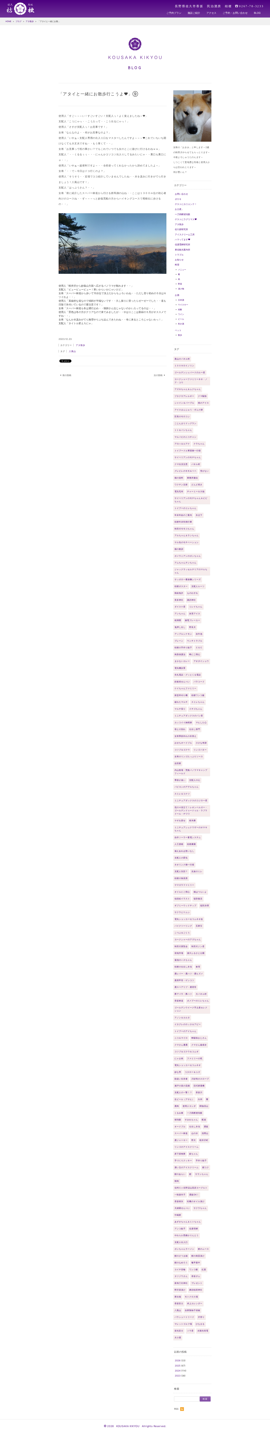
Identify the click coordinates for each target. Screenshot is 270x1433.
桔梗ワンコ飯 (198, 695)
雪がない (204, 471)
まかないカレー (182, 661)
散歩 (180, 335)
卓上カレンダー (194, 1303)
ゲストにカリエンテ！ (186, 204)
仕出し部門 (194, 729)
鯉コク (205, 1167)
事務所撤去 (192, 478)
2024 (177, 1370)
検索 (177, 1388)
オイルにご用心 (182, 892)
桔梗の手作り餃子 (183, 647)
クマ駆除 (202, 396)
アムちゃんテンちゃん (185, 563)
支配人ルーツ (198, 586)
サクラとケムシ (182, 912)
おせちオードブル (183, 743)
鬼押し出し (180, 627)
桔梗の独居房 (181, 878)
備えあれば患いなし (184, 851)
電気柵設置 (180, 668)
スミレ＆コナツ (182, 794)
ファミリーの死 (194, 1058)
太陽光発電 (202, 1331)
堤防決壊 (204, 905)
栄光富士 (179, 1331)
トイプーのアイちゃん (185, 1031)
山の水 (194, 1133)
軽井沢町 (204, 1140)
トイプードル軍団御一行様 (188, 450)
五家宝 (199, 926)
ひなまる (200, 1324)
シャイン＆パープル (184, 403)
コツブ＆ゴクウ (182, 750)
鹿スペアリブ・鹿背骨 (185, 987)
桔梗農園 (191, 844)
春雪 (198, 967)
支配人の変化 (181, 858)
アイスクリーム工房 (185, 234)
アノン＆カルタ (182, 1017)
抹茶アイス (194, 613)
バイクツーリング (183, 926)
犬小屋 (178, 1337)
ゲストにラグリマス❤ (186, 219)
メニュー (182, 269)
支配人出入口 (181, 1242)
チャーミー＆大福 (196, 491)
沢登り (201, 1317)
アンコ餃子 (180, 1228)
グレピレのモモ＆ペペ (185, 471)
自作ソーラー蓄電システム (188, 837)
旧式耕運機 (199, 1086)
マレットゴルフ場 (183, 1324)
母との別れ (180, 729)
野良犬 (192, 627)
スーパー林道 (181, 1133)
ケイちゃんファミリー (185, 688)
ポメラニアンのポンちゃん (188, 556)
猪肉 (177, 1181)
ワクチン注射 (181, 484)
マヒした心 (201, 722)
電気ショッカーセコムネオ (188, 1065)
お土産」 (179, 209)
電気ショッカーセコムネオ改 (189, 919)
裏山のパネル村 (182, 359)
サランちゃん (201, 1174)
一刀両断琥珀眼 (182, 214)
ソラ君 (190, 1331)
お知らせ (179, 259)
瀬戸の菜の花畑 (182, 1086)
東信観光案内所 (182, 249)
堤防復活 (198, 898)
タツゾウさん (181, 1276)
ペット (178, 330)
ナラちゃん (199, 444)
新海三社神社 (181, 1283)
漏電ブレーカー (192, 620)
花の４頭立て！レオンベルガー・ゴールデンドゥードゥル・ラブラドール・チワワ (191, 810)
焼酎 (180, 309)
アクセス (211, 12)
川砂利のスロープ (200, 1079)
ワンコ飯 (193, 1269)
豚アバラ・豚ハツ (183, 994)
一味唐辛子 (180, 1194)
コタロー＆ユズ (192, 1072)
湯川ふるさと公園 (196, 953)
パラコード (199, 681)
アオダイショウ (201, 661)
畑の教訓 (179, 549)
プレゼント (196, 1283)
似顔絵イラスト (182, 898)
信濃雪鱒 (193, 1228)
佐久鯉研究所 (181, 229)
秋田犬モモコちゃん (184, 529)
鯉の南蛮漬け (198, 1256)
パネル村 (195, 464)
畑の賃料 (179, 478)
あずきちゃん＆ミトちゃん (188, 1222)
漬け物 (181, 288)
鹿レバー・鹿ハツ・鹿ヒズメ (189, 973)
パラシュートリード (184, 1317)
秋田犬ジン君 (198, 946)
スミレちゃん (198, 702)
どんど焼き (196, 484)
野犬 (193, 1140)
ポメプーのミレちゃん (198, 1001)
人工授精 (179, 844)
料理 (177, 264)
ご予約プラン (173, 12)
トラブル (179, 254)
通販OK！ (194, 1194)
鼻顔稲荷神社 (195, 1290)
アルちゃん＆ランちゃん (187, 535)
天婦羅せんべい (182, 1208)
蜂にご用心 (194, 654)
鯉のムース (203, 1249)
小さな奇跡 (201, 743)
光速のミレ (196, 871)
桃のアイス (203, 403)
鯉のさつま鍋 (181, 1256)
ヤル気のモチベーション (187, 542)
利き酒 (181, 323)
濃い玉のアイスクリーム (187, 1167)
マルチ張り (180, 709)
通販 (206, 1126)
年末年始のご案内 (183, 515)
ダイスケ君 (180, 607)
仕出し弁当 (194, 1126)
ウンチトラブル (194, 641)
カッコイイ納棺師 (183, 722)
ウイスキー (183, 304)
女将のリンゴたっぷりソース (189, 756)
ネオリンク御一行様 (184, 864)
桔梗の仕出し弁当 (183, 967)
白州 (200, 1099)
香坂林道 (179, 1001)
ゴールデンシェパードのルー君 (190, 372)
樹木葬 (192, 820)
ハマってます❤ (182, 239)
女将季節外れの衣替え (185, 736)
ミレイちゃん (195, 607)
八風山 (178, 1310)
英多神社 (179, 600)
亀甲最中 (195, 1262)
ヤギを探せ (180, 820)
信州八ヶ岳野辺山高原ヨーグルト (191, 1188)
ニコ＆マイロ (181, 1038)
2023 (177, 1375)
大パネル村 (201, 994)
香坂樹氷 (179, 1201)
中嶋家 (178, 1215)
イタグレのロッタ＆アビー (188, 1024)
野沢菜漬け (180, 1290)
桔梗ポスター (181, 586)
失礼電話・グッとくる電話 (188, 675)
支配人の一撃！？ (183, 1092)
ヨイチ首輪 (180, 1269)
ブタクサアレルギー (184, 396)
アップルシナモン (183, 634)
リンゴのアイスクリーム (187, 1147)
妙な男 (178, 1072)
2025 (177, 1365)
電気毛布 (179, 491)
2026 (177, 1360)
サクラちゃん (200, 1208)
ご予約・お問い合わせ (235, 12)
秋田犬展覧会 (181, 946)
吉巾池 (199, 634)
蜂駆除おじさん (199, 1038)
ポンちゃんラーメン (184, 1249)
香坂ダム (195, 1276)
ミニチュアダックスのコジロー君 (191, 800)
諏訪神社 (191, 600)
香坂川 (199, 1092)
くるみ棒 (179, 1113)
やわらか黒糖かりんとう (187, 1235)
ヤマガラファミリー (184, 885)
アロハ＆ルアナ (182, 444)
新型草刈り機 (181, 695)
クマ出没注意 (181, 464)
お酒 (177, 295)
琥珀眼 (178, 1120)
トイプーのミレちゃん (185, 508)
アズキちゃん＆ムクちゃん (188, 389)
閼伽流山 (204, 1106)
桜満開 (178, 620)
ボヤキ (178, 199)
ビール (181, 319)
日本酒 (181, 300)
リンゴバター (200, 750)
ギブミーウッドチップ (185, 905)
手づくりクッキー (183, 1160)
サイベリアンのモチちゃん (188, 457)
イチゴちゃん (195, 709)
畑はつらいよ (200, 892)
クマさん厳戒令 (199, 1045)
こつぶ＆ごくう (182, 933)
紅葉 (204, 1269)
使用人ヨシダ (189, 1106)
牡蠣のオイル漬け (196, 1201)
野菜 (180, 284)
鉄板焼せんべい (182, 681)
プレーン (179, 641)
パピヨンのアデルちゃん (187, 787)
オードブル (180, 1126)
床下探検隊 (180, 1154)
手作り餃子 (201, 1160)
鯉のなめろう (181, 1262)
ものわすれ (192, 593)
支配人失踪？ (181, 871)
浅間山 (205, 1133)
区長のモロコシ (182, 416)
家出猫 (178, 1297)
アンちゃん (180, 613)
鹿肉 (177, 1106)
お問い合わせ (181, 194)
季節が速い (180, 780)
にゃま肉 (179, 1058)
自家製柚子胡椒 (192, 1310)
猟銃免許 (179, 593)
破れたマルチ (181, 702)
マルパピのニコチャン (185, 437)
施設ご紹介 (194, 12)
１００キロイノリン (184, 365)
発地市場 (179, 953)
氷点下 (199, 515)
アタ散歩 (179, 224)
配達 (204, 1120)
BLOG (257, 12)
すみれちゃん (191, 1120)
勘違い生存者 (181, 1079)
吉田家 (178, 763)
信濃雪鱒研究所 (182, 244)
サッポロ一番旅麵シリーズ (188, 579)
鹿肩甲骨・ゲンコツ (184, 980)
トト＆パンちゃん (183, 430)
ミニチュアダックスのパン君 (189, 715)
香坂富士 (179, 1303)
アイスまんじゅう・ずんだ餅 (189, 410)
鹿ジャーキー (181, 1140)
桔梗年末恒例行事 (183, 522)
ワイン (181, 314)
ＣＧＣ (199, 647)
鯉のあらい (180, 1174)
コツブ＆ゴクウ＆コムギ (187, 1051)
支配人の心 (194, 780)
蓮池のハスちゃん (183, 960)
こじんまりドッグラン (185, 423)
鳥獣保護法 (180, 654)
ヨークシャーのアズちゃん (188, 939)
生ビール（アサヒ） (184, 1099)
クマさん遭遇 (181, 1045)
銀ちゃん (193, 1154)
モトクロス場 (191, 1297)
